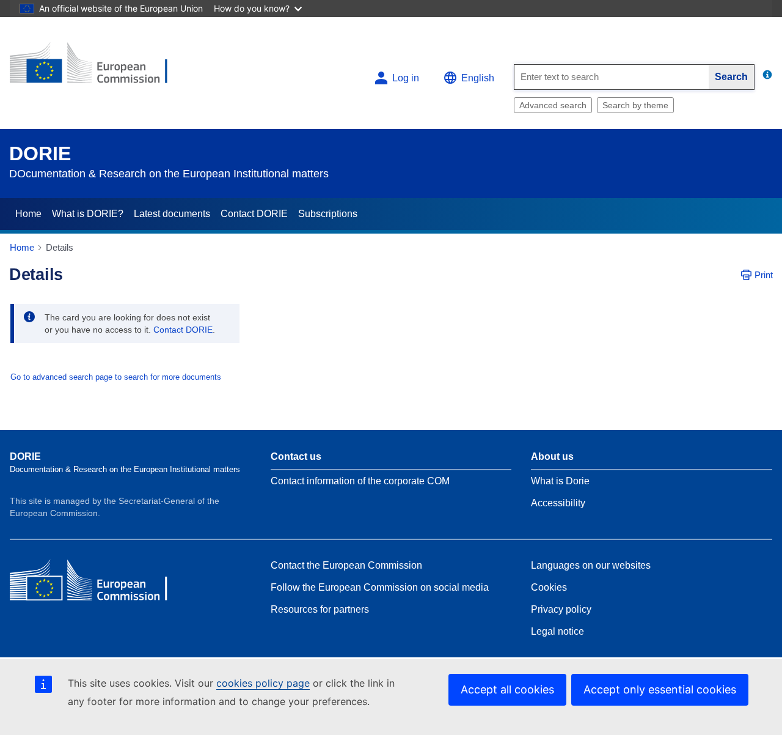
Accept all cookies (507, 689)
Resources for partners (320, 609)
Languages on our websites (591, 565)
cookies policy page (263, 683)
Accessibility (558, 503)
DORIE (40, 153)
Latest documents (172, 214)
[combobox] (611, 77)
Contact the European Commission (346, 565)
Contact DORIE (254, 214)
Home (28, 214)
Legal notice (557, 631)
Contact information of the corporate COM (360, 481)
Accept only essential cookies (659, 689)
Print (764, 275)
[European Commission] (98, 68)
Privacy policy (561, 609)
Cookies (549, 587)
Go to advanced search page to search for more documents (115, 377)
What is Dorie (560, 481)
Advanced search (552, 105)
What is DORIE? (87, 214)
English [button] (477, 78)
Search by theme (635, 105)
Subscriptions (327, 214)
